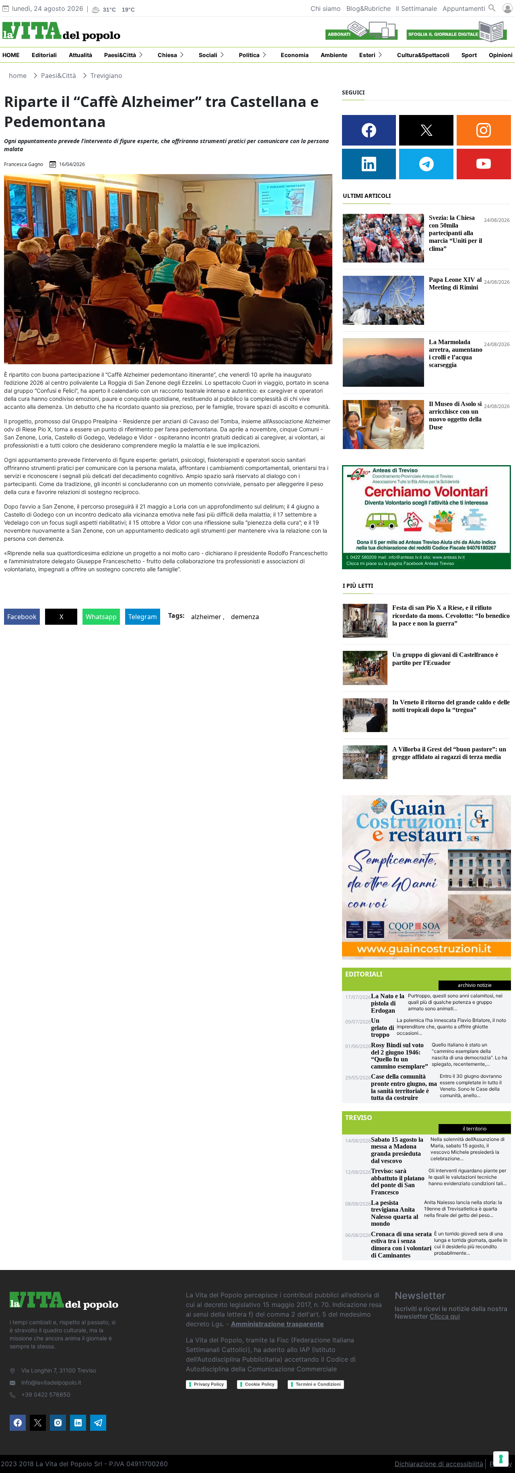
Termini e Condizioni (318, 1384)
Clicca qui (445, 1316)
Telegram (142, 616)
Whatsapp (101, 616)
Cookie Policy (259, 1384)
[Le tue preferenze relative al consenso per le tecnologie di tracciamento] (501, 1459)
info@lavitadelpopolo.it (51, 1382)
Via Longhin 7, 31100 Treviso (58, 1370)
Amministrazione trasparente (277, 1324)
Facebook (22, 616)
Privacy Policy (209, 1384)
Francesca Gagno (23, 164)
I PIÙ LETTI (358, 585)
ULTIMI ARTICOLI (367, 195)
